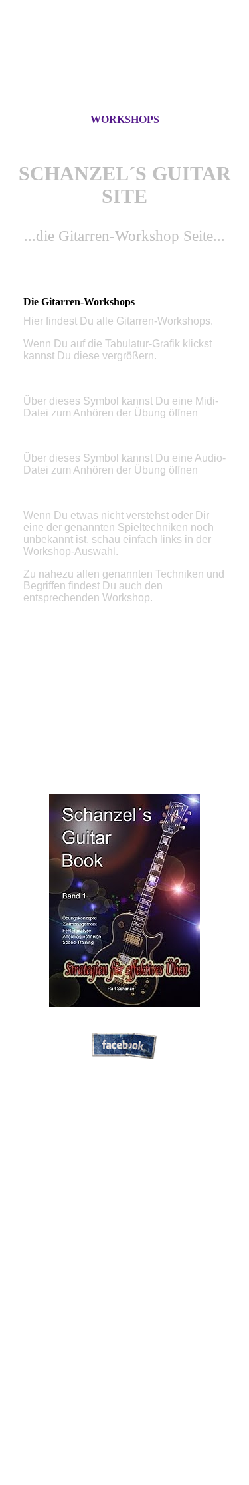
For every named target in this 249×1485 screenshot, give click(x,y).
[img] (125, 68)
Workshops (124, 119)
